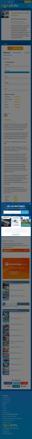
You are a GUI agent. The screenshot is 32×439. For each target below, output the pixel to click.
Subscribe (24, 212)
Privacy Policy (17, 233)
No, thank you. (16, 234)
